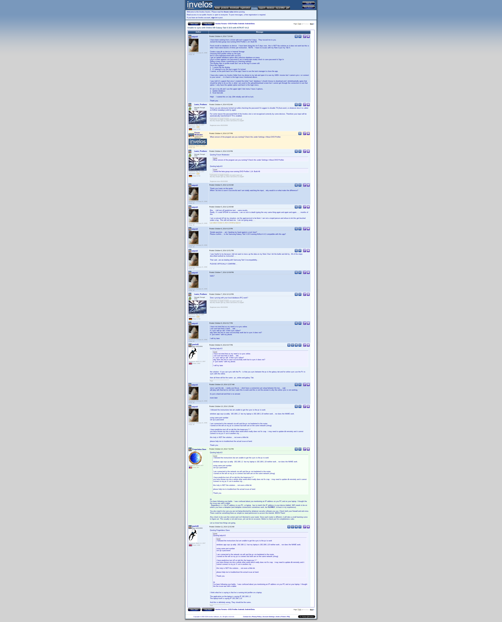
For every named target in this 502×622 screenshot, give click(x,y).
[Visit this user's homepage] (296, 346)
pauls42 (195, 344)
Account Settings (269, 616)
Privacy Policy (256, 616)
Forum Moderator (199, 134)
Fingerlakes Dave (199, 449)
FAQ (288, 616)
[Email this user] (292, 346)
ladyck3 (195, 37)
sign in (214, 18)
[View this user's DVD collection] (300, 37)
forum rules (228, 12)
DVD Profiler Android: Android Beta (241, 24)
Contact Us (247, 616)
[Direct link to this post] (304, 37)
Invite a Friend (281, 616)
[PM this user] (296, 37)
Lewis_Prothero (200, 104)
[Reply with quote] (308, 37)
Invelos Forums (221, 24)
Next (311, 24)
